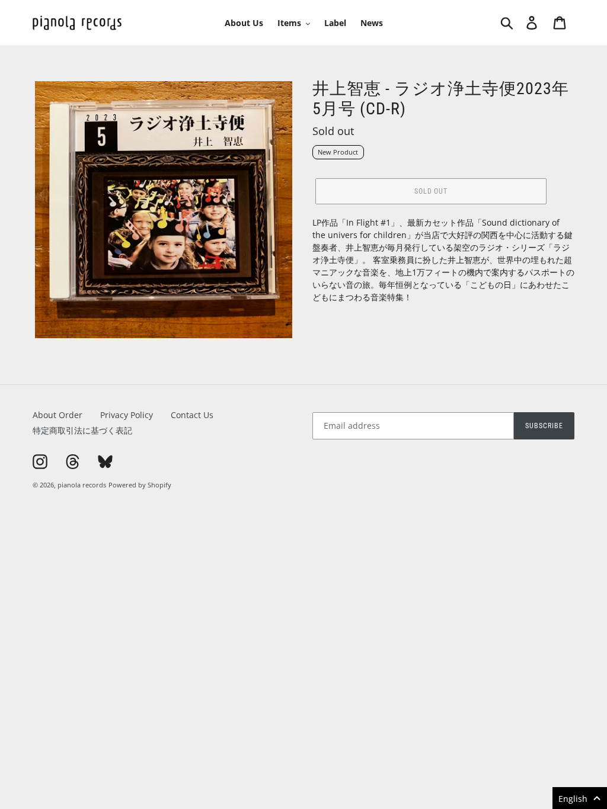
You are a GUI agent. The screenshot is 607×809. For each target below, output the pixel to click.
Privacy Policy (126, 414)
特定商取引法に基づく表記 (82, 430)
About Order (57, 414)
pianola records (81, 484)
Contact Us (192, 414)
